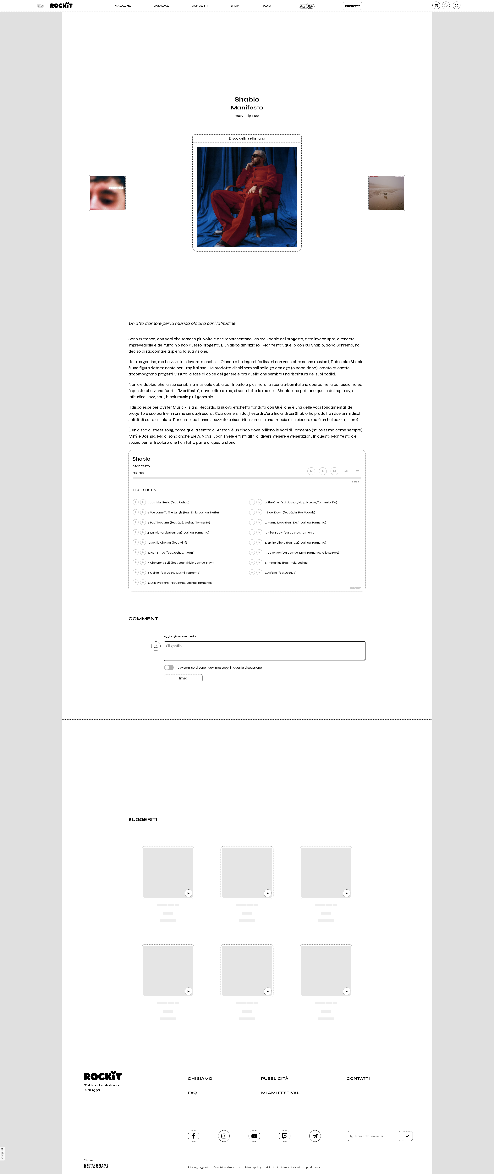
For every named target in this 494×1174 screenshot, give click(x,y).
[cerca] (446, 5)
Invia (183, 678)
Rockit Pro (352, 6)
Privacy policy (253, 1167)
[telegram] (315, 1136)
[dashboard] (456, 5)
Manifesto (141, 466)
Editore (86, 1162)
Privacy (2, 1155)
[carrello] (436, 5)
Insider (306, 6)
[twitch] (284, 1136)
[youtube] (254, 1136)
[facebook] (193, 1136)
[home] (61, 6)
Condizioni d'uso (223, 1167)
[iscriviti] (407, 1136)
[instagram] (224, 1136)
